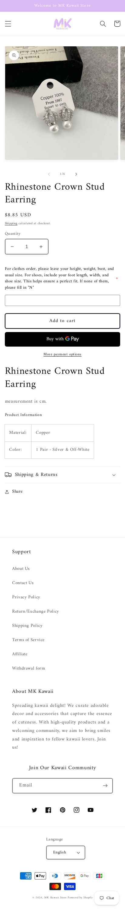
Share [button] (17, 491)
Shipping (11, 223)
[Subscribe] (105, 785)
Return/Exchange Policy (35, 611)
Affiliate (20, 654)
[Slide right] (76, 174)
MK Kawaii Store (55, 897)
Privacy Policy (26, 597)
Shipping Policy (27, 626)
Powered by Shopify (80, 897)
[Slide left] (49, 174)
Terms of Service (28, 640)
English (59, 852)
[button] (8, 24)
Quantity (12, 234)
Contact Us (22, 583)
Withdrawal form (28, 668)
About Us (21, 569)
